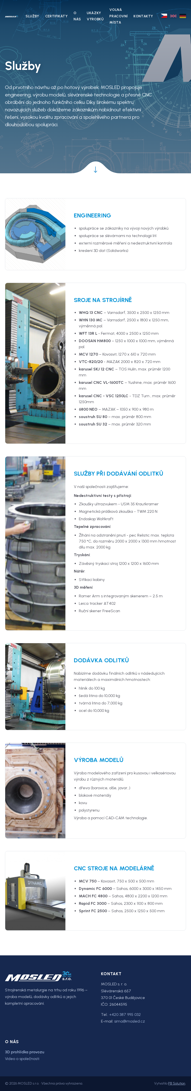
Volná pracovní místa (118, 16)
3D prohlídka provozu (24, 1052)
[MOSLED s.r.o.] (11, 16)
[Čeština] (164, 16)
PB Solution (176, 1083)
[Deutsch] (183, 16)
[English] (173, 16)
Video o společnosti (22, 1058)
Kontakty (143, 16)
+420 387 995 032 (125, 1014)
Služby (32, 16)
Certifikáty (56, 16)
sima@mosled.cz (129, 1021)
